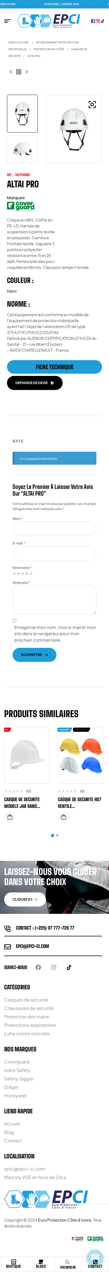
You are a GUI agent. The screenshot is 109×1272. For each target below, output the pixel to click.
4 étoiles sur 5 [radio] (27, 573)
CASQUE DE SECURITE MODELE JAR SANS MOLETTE (22, 806)
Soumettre (31, 655)
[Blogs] (40, 1261)
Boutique (13, 1266)
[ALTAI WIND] (26, 71)
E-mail (19, 543)
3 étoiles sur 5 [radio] (22, 573)
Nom (18, 519)
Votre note (22, 568)
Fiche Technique (55, 367)
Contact (95, 1266)
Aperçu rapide (40, 749)
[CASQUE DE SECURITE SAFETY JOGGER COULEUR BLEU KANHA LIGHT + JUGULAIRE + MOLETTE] (10, 71)
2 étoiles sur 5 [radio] (18, 573)
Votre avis (21, 582)
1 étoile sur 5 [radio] (14, 573)
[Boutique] (13, 1261)
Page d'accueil (18, 42)
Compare (40, 737)
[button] (92, 104)
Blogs (41, 1266)
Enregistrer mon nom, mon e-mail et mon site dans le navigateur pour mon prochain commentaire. (55, 633)
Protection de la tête (49, 49)
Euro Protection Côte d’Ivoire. (65, 1219)
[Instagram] (53, 967)
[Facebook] (38, 967)
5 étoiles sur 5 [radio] (31, 573)
